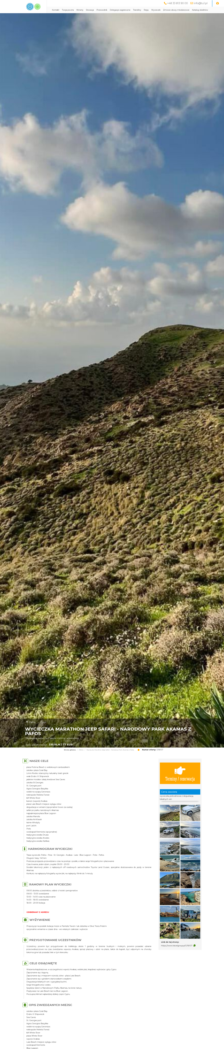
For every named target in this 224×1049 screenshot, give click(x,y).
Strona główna (70, 750)
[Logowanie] (217, 3)
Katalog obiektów (200, 10)
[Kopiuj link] (194, 945)
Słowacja (90, 10)
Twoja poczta (68, 10)
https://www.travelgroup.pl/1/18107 (176, 946)
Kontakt (55, 10)
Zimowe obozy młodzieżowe (176, 10)
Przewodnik (101, 10)
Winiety (79, 10)
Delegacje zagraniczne (120, 10)
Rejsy (146, 10)
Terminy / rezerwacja (180, 778)
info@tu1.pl (201, 3)
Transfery (137, 10)
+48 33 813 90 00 (177, 3)
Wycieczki (155, 10)
